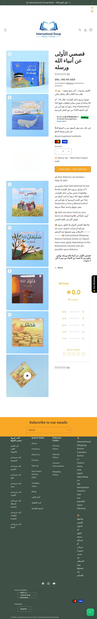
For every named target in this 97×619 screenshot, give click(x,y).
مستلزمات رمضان (35, 484)
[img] (60, 74)
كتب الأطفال (36, 503)
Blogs (34, 492)
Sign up (35, 466)
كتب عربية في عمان (16, 485)
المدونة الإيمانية (37, 508)
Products (36, 449)
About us (36, 455)
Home (34, 443)
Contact (35, 460)
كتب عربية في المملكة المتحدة (16, 504)
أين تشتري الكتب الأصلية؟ (14, 449)
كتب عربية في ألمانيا (16, 525)
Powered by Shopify (51, 617)
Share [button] (60, 268)
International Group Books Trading (30, 617)
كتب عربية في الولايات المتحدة (16, 515)
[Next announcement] (92, 2)
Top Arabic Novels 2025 (37, 474)
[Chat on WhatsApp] (90, 612)
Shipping (69, 83)
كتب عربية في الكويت (16, 493)
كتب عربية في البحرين (16, 467)
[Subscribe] (68, 430)
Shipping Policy (57, 473)
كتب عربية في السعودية (16, 459)
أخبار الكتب (36, 497)
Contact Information (58, 464)
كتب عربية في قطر (16, 476)
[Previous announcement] (4, 2)
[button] (5, 30)
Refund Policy (56, 456)
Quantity (58, 146)
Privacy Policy (56, 447)
